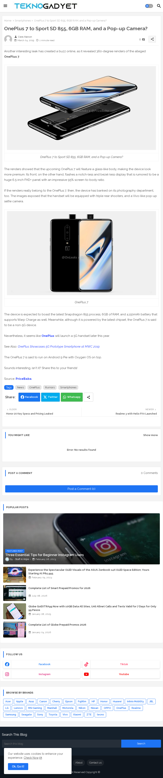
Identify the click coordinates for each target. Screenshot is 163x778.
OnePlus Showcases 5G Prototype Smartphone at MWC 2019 (59, 346)
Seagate (26, 714)
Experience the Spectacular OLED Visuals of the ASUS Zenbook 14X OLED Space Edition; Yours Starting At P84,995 (88, 571)
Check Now (31, 757)
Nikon (82, 708)
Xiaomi (77, 714)
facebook (44, 664)
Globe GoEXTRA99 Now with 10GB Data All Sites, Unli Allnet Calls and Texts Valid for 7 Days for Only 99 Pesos (92, 608)
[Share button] (88, 397)
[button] (149, 6)
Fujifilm (82, 701)
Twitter (53, 396)
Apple (19, 701)
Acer (8, 701)
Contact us (95, 762)
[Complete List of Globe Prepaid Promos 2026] (14, 630)
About (78, 762)
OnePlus (48, 336)
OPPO (107, 708)
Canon (43, 701)
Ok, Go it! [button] (18, 766)
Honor (104, 701)
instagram (44, 674)
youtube (124, 674)
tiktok (124, 664)
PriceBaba (24, 379)
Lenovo (18, 708)
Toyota (53, 714)
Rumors (50, 387)
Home (7, 20)
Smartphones (23, 20)
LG (7, 708)
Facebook (31, 396)
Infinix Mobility (135, 701)
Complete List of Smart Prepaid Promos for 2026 (59, 588)
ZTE (88, 714)
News (20, 387)
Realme (136, 708)
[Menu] (5, 6)
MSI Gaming (35, 708)
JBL (151, 701)
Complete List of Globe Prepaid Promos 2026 (57, 624)
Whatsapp (74, 396)
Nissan (94, 708)
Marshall (52, 708)
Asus (31, 701)
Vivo (65, 714)
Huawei (117, 701)
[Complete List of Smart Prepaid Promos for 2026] (14, 593)
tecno (100, 714)
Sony (40, 714)
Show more (150, 435)
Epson (69, 701)
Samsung (10, 714)
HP (93, 701)
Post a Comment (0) (81, 489)
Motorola (67, 708)
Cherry (56, 701)
